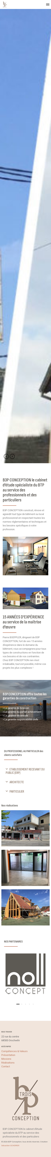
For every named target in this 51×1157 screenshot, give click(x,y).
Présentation (8, 1055)
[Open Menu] (47, 4)
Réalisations (8, 1062)
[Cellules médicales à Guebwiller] (25, 868)
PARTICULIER (17, 791)
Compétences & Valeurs (14, 1051)
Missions (6, 1058)
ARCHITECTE (17, 782)
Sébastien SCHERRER (10, 1145)
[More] (25, 974)
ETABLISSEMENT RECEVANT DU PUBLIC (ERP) (25, 771)
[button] (25, 771)
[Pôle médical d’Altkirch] (25, 828)
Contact (5, 1066)
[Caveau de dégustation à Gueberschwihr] (25, 907)
